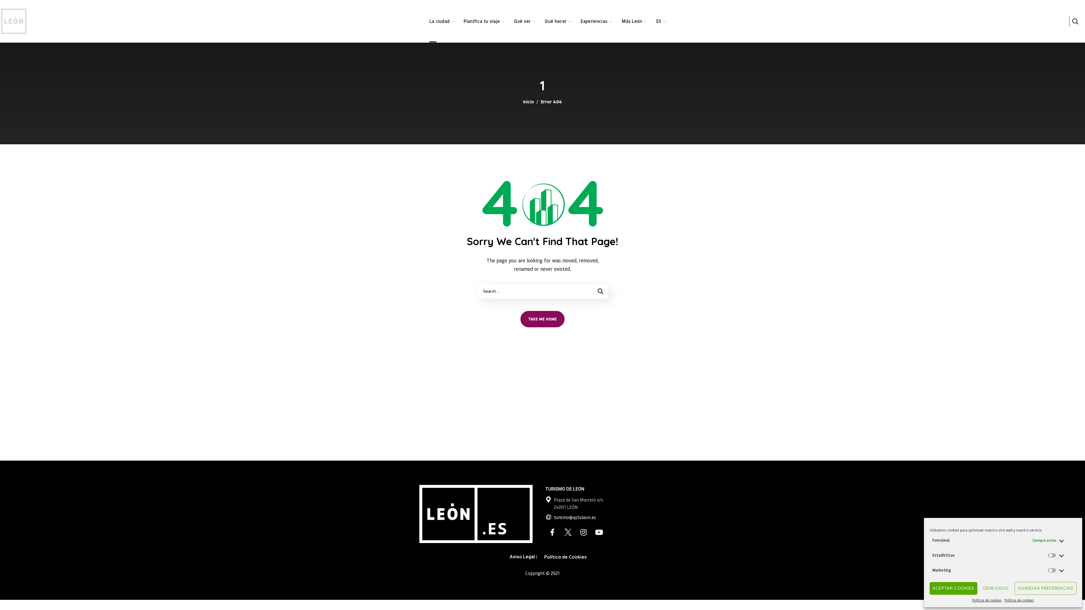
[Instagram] (583, 532)
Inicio (528, 101)
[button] (1075, 21)
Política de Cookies (565, 557)
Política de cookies (987, 600)
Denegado (996, 588)
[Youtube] (599, 532)
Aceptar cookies (954, 588)
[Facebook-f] (552, 532)
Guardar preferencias (1045, 588)
